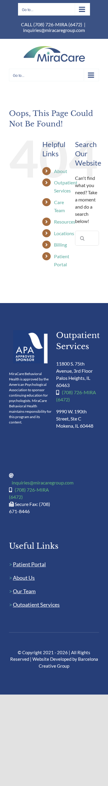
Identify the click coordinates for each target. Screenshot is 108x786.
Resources (64, 221)
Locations (64, 233)
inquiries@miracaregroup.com (54, 30)
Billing (60, 244)
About (60, 171)
